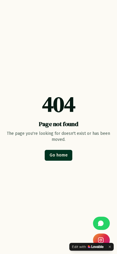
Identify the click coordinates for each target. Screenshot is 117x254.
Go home (59, 155)
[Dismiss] (109, 246)
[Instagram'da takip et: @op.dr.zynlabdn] (101, 240)
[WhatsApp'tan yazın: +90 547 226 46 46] (101, 223)
